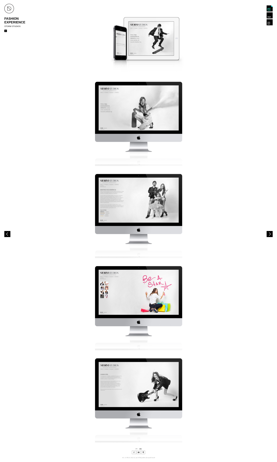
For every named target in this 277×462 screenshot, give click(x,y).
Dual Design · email (139, 452)
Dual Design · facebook (134, 452)
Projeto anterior (7, 234)
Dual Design (9, 8)
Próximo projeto (270, 234)
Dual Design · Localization (143, 452)
